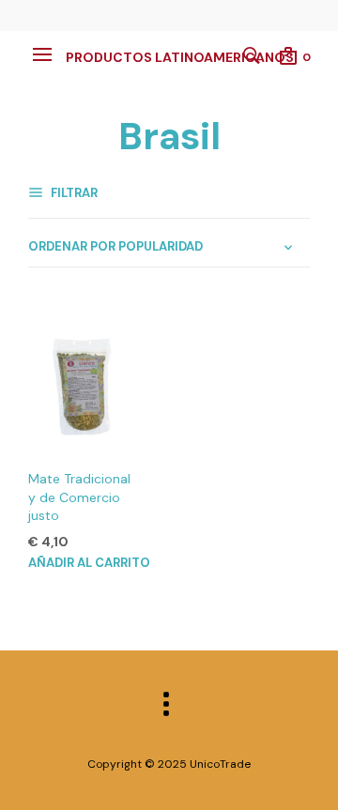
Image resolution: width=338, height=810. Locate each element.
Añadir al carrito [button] (89, 563)
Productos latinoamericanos (180, 57)
